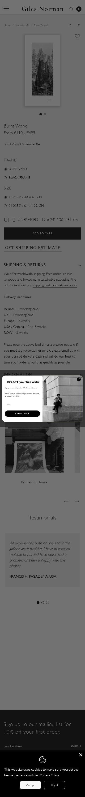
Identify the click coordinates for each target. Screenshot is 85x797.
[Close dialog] (79, 379)
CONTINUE (22, 413)
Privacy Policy (49, 775)
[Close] (80, 754)
